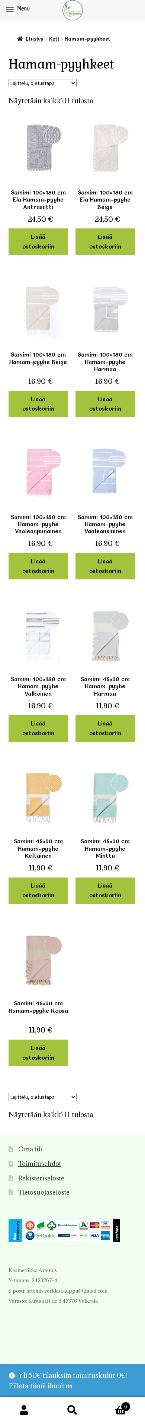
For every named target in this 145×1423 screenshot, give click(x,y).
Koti (54, 38)
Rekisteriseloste (41, 1178)
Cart (112, 1404)
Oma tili (30, 1149)
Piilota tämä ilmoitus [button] (40, 1386)
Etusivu (35, 38)
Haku (72, 1410)
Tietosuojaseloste (44, 1192)
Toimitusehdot (39, 1164)
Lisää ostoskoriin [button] (38, 241)
